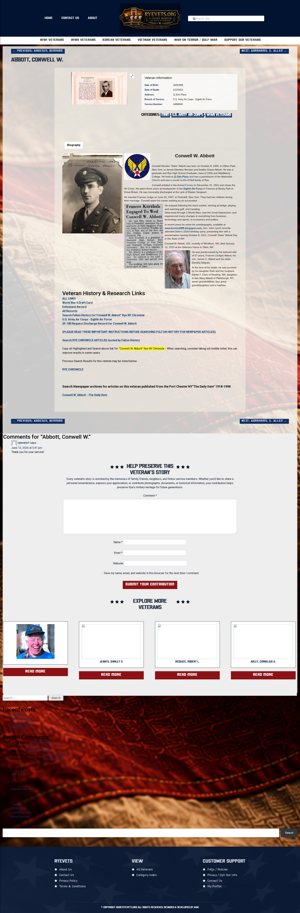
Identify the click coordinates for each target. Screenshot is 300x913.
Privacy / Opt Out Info (222, 875)
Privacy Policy (68, 881)
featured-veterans (22, 789)
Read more (35, 671)
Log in (14, 804)
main (165, 115)
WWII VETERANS (83, 40)
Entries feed (18, 808)
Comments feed (21, 812)
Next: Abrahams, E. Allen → (264, 51)
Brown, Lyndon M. (53, 759)
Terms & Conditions (72, 886)
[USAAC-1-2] (75, 121)
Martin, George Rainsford (41, 746)
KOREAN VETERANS (117, 40)
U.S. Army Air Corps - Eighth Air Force (87, 319)
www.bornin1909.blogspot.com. (184, 228)
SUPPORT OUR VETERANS (242, 40)
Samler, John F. (20, 715)
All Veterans (144, 869)
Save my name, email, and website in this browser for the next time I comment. (151, 573)
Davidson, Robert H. (23, 723)
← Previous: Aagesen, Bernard (38, 51)
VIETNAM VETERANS (152, 40)
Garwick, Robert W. (40, 750)
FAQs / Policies (217, 869)
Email (118, 552)
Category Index (146, 875)
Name (118, 542)
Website (118, 563)
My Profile (214, 886)
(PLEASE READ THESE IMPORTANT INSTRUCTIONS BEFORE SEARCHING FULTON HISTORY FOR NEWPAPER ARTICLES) (139, 332)
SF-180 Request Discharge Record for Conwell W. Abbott (99, 323)
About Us (65, 869)
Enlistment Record (74, 307)
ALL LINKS (69, 298)
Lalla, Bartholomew (41, 742)
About (92, 18)
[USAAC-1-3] (99, 121)
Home (49, 18)
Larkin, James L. (21, 727)
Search (7, 825)
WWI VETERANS (52, 40)
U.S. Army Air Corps (187, 115)
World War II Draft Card (77, 302)
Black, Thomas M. (21, 719)
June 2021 (17, 774)
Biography (73, 145)
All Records (69, 311)
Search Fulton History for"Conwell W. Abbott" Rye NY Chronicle (103, 315)
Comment (150, 495)
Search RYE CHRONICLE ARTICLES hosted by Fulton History (101, 340)
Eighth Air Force (193, 188)
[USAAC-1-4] (124, 121)
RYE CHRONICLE (72, 369)
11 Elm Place (181, 176)
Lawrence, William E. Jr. (57, 755)
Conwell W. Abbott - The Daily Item (84, 395)
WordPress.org (20, 816)
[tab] (73, 145)
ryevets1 (24, 442)
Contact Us (70, 18)
